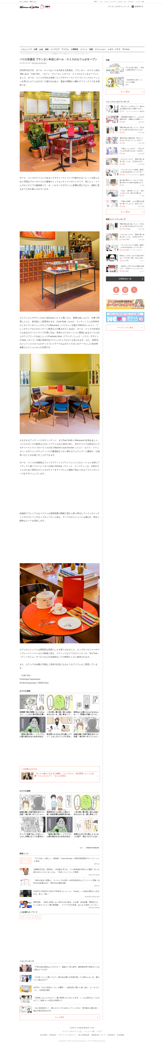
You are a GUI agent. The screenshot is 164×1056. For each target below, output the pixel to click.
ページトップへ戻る (125, 327)
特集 (108, 60)
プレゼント (131, 1)
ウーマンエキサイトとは (72, 1031)
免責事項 (111, 1035)
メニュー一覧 (140, 1)
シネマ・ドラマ (114, 49)
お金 (41, 49)
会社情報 (43, 1035)
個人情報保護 (83, 1035)
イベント (83, 49)
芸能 (91, 49)
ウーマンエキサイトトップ (119, 6)
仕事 (35, 49)
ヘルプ (99, 1031)
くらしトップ (26, 49)
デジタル (126, 49)
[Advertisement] (82, 28)
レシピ (107, 1)
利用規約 (52, 1035)
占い (125, 1)
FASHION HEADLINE (39, 63)
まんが (120, 1)
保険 (47, 49)
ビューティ (113, 1)
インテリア (55, 49)
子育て (96, 1)
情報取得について (98, 1035)
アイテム (65, 49)
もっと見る (59, 1017)
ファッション (100, 49)
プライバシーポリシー (67, 1035)
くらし (101, 1)
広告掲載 (120, 1035)
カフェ (37, 917)
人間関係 (74, 49)
